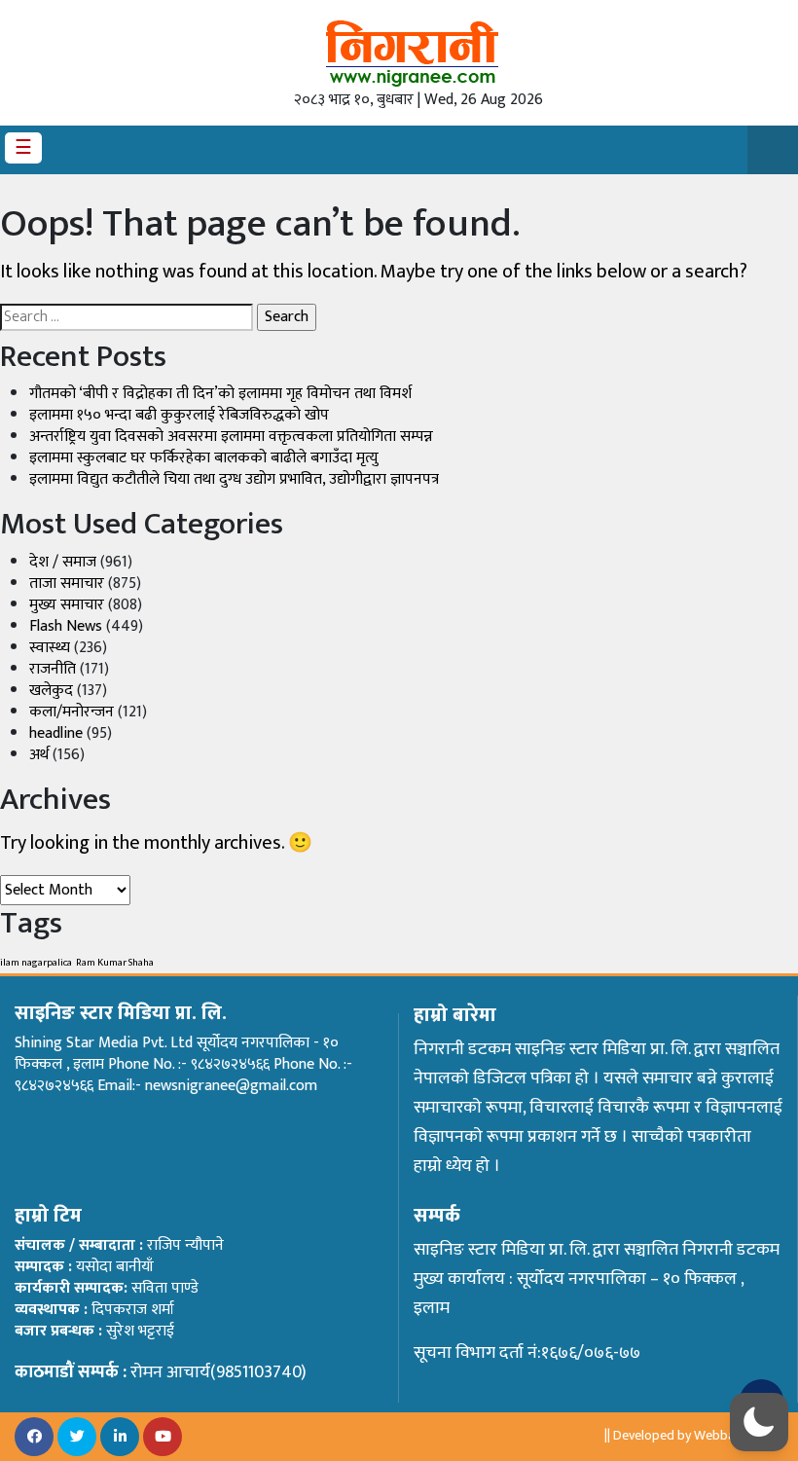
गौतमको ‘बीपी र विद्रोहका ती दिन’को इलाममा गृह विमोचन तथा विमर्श (220, 394)
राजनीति (52, 669)
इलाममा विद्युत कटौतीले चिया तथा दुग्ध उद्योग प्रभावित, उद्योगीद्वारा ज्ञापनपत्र (234, 479)
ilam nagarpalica (36, 962)
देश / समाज (62, 562)
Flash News (65, 626)
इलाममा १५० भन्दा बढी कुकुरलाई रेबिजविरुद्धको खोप (179, 415)
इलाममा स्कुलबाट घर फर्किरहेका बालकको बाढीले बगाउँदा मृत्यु (204, 458)
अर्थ (39, 755)
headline (56, 733)
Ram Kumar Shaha (115, 962)
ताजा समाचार (66, 583)
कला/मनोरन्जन (71, 712)
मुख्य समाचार (66, 605)
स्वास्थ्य (49, 648)
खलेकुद (51, 690)
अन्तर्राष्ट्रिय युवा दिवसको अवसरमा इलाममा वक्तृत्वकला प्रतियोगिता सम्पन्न (231, 436)
